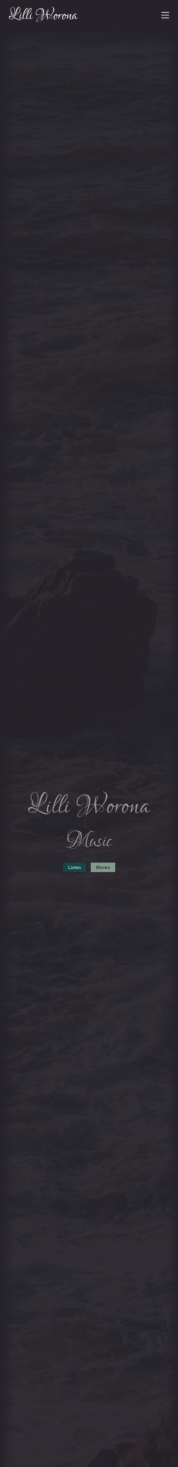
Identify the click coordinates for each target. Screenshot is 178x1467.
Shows (103, 867)
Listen (74, 867)
